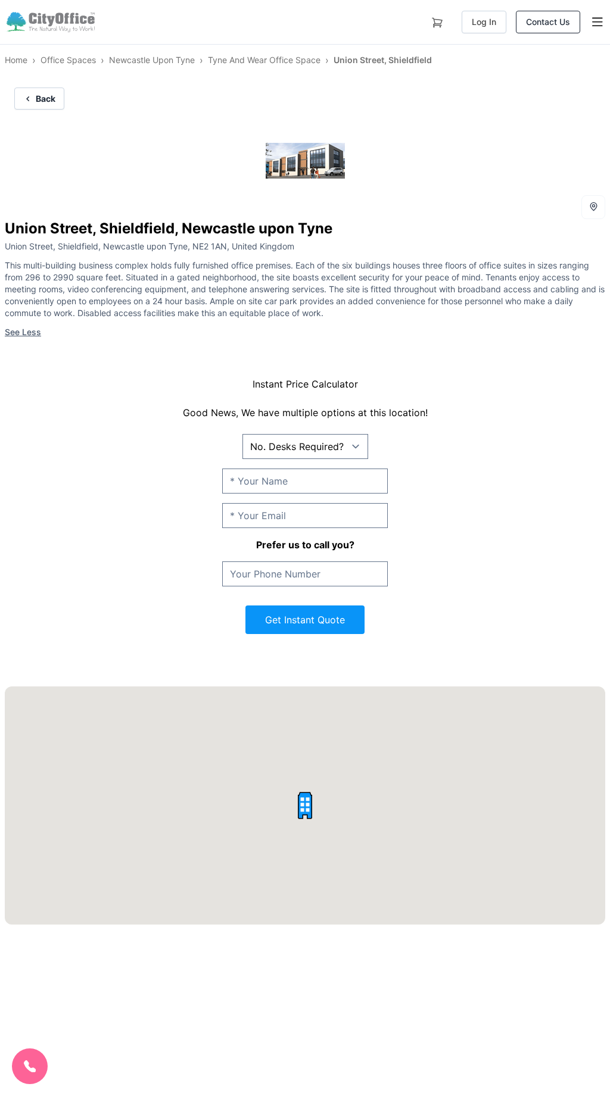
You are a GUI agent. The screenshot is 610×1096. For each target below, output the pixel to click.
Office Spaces (68, 60)
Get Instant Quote (305, 620)
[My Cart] (437, 20)
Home (16, 60)
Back (45, 98)
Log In (484, 22)
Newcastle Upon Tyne (152, 60)
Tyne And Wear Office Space (264, 60)
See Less (23, 332)
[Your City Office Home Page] (50, 22)
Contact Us (548, 22)
